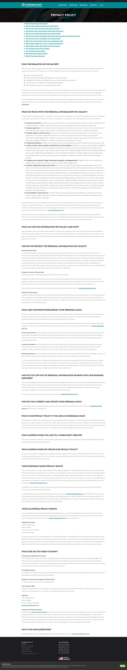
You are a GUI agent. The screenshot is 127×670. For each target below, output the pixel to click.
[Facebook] (61, 648)
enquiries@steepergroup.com (30, 653)
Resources (83, 5)
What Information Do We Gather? (37, 24)
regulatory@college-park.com (87, 288)
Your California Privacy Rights (35, 51)
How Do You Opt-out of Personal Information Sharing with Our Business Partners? (53, 36)
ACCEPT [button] (122, 666)
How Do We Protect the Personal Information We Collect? (45, 31)
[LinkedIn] (66, 648)
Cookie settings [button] (115, 666)
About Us (93, 5)
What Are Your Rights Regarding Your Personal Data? (43, 33)
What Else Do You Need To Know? (37, 53)
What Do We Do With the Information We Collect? (42, 26)
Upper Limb (73, 5)
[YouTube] (61, 653)
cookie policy (25, 104)
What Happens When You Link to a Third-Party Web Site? (44, 43)
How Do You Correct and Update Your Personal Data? (43, 38)
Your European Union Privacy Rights (38, 48)
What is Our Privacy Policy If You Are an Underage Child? (44, 41)
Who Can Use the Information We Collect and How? (43, 28)
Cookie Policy (64, 667)
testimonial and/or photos (39, 612)
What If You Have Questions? (35, 56)
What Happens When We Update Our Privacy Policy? (43, 46)
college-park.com (99, 1)
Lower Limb (63, 5)
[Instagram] (66, 653)
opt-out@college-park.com (56, 210)
